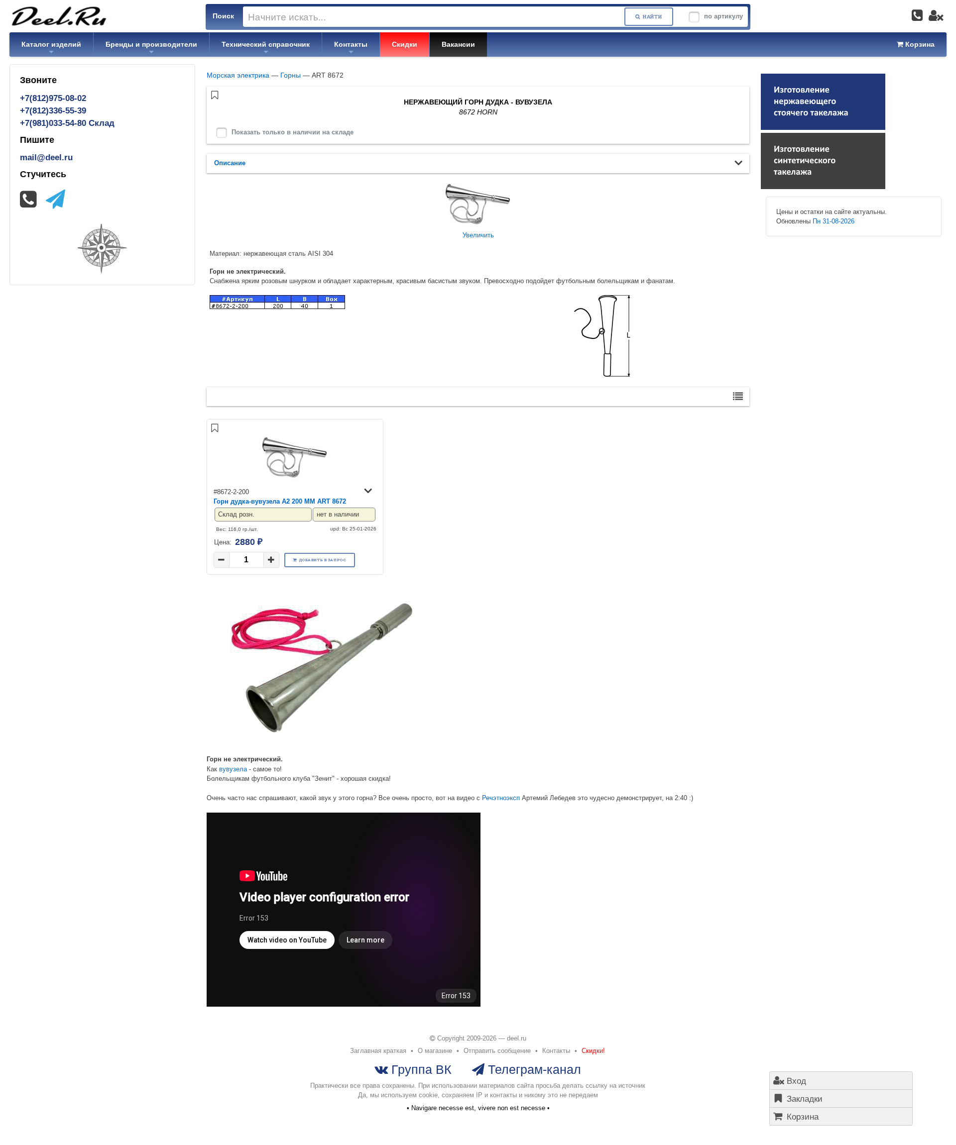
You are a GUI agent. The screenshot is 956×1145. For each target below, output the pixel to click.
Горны (290, 75)
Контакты (350, 44)
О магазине (435, 1050)
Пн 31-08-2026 (833, 221)
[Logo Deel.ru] (59, 15)
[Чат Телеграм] (55, 199)
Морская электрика (238, 75)
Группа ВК (420, 1069)
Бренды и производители (151, 44)
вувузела (233, 769)
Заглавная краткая (378, 1050)
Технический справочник (266, 44)
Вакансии (458, 44)
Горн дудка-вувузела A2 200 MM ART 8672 (280, 501)
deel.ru (516, 1038)
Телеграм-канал (532, 1069)
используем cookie (409, 1095)
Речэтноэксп (501, 798)
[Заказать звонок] (917, 15)
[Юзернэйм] (936, 15)
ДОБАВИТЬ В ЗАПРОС (323, 559)
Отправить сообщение (497, 1050)
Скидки (404, 44)
